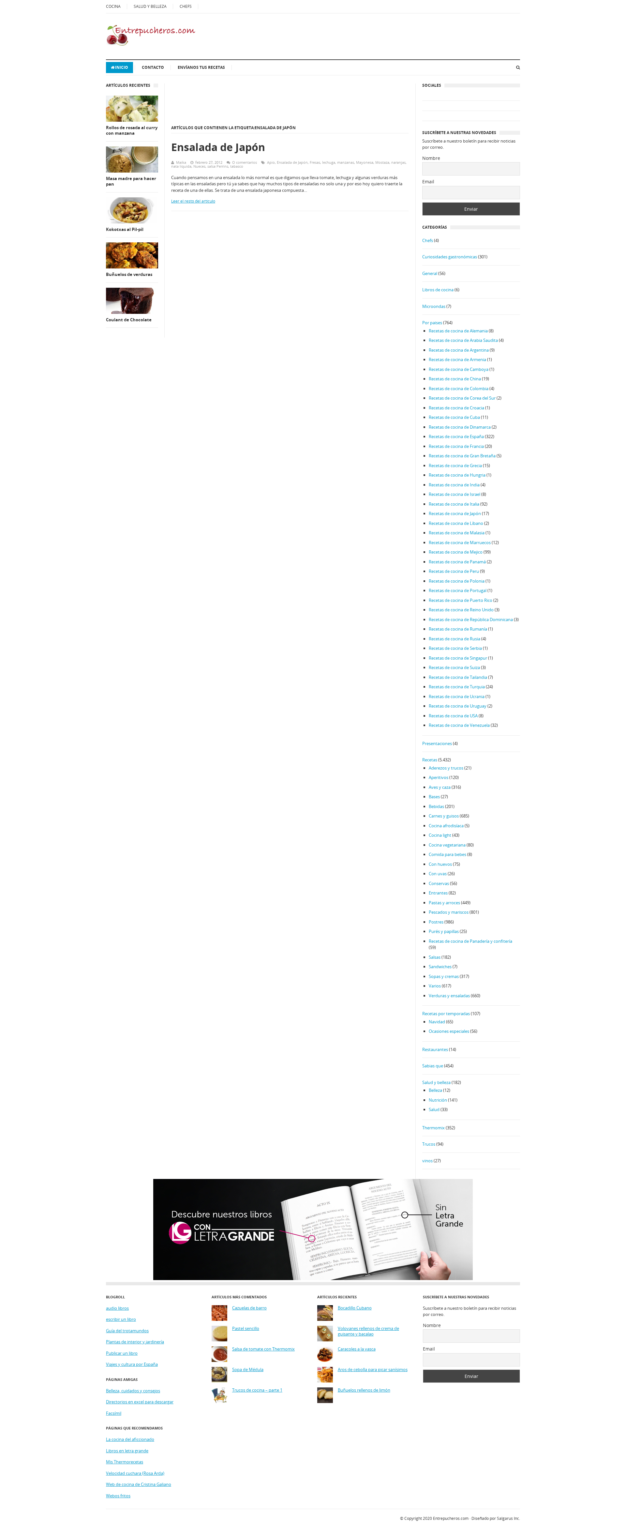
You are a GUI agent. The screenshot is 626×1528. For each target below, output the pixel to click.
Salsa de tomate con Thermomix (263, 1349)
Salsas (434, 957)
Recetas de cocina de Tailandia (458, 677)
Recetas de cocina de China (455, 379)
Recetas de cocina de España (456, 436)
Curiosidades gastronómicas (449, 257)
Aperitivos (438, 777)
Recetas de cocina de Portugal (457, 590)
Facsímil (113, 1413)
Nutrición (438, 1100)
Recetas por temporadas (446, 1013)
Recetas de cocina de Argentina (459, 350)
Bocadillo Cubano (355, 1308)
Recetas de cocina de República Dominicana (471, 619)
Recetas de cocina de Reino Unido (461, 610)
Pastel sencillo (245, 1328)
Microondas (433, 306)
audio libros (117, 1308)
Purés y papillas (444, 931)
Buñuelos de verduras (129, 274)
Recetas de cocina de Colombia (458, 388)
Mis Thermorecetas (124, 1462)
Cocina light (440, 835)
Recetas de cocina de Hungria (457, 475)
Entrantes (438, 893)
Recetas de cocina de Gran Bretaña (462, 456)
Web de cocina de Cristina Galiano (138, 1484)
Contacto (153, 67)
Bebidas (436, 806)
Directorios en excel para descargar (139, 1402)
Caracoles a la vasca (357, 1349)
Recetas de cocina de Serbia (455, 648)
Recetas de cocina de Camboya (458, 369)
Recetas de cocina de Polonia (456, 581)
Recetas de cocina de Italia (454, 504)
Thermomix (433, 1128)
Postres (436, 922)
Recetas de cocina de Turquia (457, 687)
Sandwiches (440, 967)
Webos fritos (118, 1496)
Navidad (437, 1022)
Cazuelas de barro (249, 1308)
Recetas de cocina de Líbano (456, 523)
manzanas (345, 162)
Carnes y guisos (444, 816)
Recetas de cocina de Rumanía (458, 629)
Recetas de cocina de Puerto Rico (460, 600)
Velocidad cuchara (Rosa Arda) (135, 1473)
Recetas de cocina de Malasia (456, 533)
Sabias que (432, 1066)
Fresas (315, 162)
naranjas (398, 162)
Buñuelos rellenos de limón (364, 1390)
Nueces (199, 166)
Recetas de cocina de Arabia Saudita (463, 340)
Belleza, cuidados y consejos (133, 1391)
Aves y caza (440, 787)
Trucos (428, 1144)
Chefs (427, 240)
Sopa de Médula (247, 1369)
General (429, 273)
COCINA (113, 6)
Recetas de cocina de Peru (454, 571)
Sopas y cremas (444, 976)
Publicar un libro (122, 1353)
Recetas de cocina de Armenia (457, 359)
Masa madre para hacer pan (131, 181)
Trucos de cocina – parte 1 (257, 1390)
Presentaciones (437, 743)
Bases (434, 797)
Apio (271, 162)
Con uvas (438, 874)
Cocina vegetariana (447, 845)
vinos (427, 1161)
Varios (435, 986)
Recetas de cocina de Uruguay (457, 706)
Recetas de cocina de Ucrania (456, 696)
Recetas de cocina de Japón (455, 513)
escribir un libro (121, 1319)
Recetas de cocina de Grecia (455, 465)
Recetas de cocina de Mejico (456, 552)
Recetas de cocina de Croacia (456, 408)
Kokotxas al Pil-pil (124, 229)
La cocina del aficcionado (130, 1439)
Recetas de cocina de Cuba (454, 417)
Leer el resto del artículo (193, 201)
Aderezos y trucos (446, 768)
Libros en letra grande (127, 1451)
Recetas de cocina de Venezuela (459, 725)
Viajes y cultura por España (132, 1364)
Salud (434, 1109)
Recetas (429, 760)
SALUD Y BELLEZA (150, 6)
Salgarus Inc (508, 1518)
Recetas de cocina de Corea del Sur (462, 398)
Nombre (431, 158)
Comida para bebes (447, 854)
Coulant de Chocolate (129, 320)
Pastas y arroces (444, 903)
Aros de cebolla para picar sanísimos (373, 1369)
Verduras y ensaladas (449, 996)
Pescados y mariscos (449, 912)
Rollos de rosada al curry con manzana (131, 130)
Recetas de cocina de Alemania (458, 331)
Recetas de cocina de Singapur (458, 658)
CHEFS (186, 6)
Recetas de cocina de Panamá (457, 562)
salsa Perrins (217, 166)
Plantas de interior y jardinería (135, 1342)
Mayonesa (364, 162)
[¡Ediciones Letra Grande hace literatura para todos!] (313, 1278)
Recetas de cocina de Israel (454, 494)
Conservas (439, 883)
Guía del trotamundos (127, 1331)
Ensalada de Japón (218, 147)
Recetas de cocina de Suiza (454, 667)
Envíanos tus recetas (201, 67)
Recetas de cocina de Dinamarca (460, 427)
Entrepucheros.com (451, 1518)
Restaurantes (435, 1049)
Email (428, 181)
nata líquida (181, 166)
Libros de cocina (438, 290)
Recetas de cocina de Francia (456, 446)
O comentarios (244, 162)
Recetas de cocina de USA (453, 716)
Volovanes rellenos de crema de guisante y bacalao (368, 1331)
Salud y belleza (436, 1082)
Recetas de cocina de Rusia (454, 639)
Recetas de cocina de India (454, 485)
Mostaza (382, 162)
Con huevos (440, 864)
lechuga (328, 162)
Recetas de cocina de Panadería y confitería (470, 941)
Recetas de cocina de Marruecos (460, 542)
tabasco (236, 166)
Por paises (432, 323)
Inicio (121, 67)
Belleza (435, 1090)
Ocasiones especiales (449, 1031)
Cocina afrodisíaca (446, 826)
